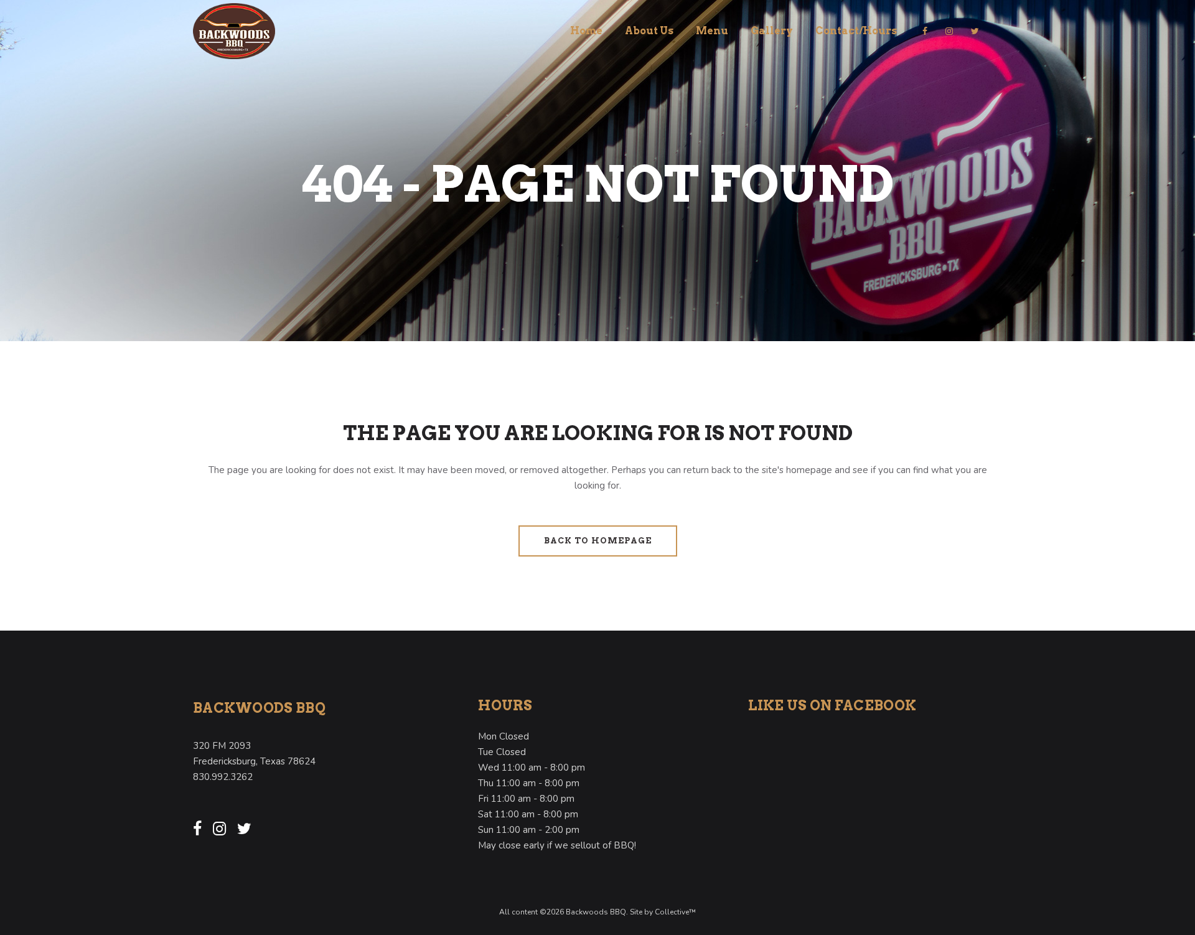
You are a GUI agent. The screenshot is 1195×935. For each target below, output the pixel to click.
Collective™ (675, 912)
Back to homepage (598, 540)
